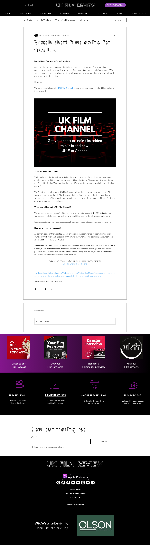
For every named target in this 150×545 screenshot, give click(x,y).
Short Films (49, 281)
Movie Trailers (43, 20)
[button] (120, 12)
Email (34, 437)
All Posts (27, 20)
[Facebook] (68, 482)
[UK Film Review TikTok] (63, 482)
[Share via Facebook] (35, 289)
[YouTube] (78, 482)
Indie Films (58, 281)
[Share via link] (52, 289)
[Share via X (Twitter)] (41, 289)
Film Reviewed (55, 366)
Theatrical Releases (65, 20)
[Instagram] (83, 482)
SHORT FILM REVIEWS (93, 395)
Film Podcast (19, 366)
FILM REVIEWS (17, 395)
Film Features (39, 281)
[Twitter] (73, 482)
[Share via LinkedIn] (46, 289)
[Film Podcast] (58, 482)
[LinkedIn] (93, 482)
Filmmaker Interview (93, 366)
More (82, 20)
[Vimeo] (88, 482)
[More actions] (114, 35)
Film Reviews (131, 366)
